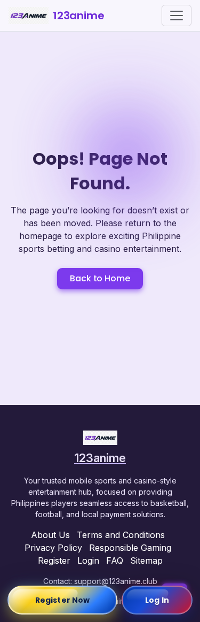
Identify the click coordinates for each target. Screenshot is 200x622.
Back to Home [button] (100, 278)
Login (88, 560)
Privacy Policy (53, 547)
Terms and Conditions (121, 534)
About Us (50, 534)
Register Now (62, 600)
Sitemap (146, 560)
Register (54, 560)
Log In (157, 600)
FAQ (114, 560)
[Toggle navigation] (176, 15)
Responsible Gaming (130, 547)
